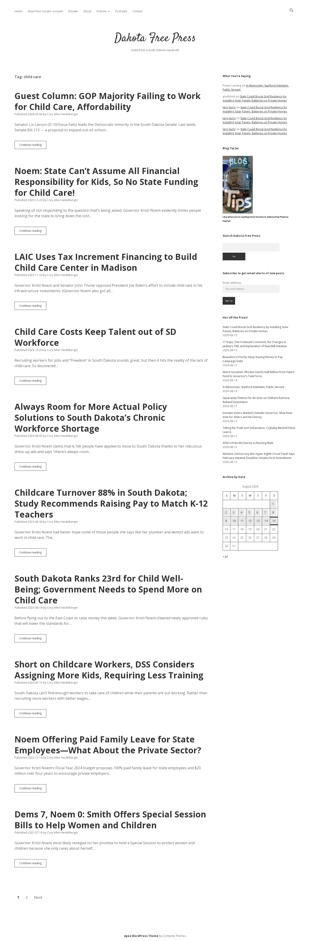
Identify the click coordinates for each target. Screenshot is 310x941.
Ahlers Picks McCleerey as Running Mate (248, 443)
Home (18, 11)
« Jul (225, 556)
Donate (73, 11)
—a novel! (45, 11)
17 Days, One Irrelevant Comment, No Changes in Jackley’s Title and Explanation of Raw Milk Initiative (255, 344)
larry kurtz (229, 107)
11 (242, 521)
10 (234, 521)
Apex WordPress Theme (141, 936)
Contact (138, 11)
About (87, 11)
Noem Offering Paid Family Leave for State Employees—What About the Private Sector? (108, 744)
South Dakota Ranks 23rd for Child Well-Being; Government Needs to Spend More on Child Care (108, 589)
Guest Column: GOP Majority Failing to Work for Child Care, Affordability (108, 101)
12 (250, 521)
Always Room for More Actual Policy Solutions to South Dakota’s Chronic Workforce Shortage (91, 417)
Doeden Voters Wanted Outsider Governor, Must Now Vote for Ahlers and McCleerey (257, 415)
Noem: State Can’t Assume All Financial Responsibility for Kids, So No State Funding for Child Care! (106, 181)
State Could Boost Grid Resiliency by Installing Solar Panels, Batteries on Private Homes (255, 98)
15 (274, 521)
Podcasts (121, 11)
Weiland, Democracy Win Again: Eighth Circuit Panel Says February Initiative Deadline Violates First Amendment (259, 456)
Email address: (232, 283)
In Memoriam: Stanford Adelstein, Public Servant (253, 387)
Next (38, 897)
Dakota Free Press (155, 38)
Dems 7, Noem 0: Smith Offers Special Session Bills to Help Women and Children (110, 819)
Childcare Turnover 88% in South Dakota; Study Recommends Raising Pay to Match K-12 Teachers (111, 503)
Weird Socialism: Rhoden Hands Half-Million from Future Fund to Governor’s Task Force (259, 374)
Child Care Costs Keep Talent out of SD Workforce (95, 337)
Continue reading (32, 146)
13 (258, 521)
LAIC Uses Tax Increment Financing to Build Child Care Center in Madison (106, 262)
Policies (101, 11)
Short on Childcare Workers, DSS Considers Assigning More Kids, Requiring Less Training (109, 669)
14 (266, 521)
